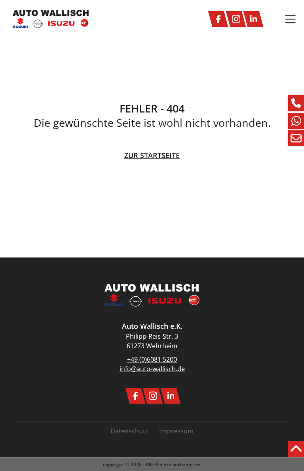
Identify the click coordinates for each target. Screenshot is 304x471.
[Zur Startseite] (51, 19)
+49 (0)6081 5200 (152, 359)
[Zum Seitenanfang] (296, 449)
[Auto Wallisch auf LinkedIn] (253, 19)
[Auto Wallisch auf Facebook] (218, 19)
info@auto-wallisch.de (152, 368)
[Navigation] (290, 19)
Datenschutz (129, 431)
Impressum (176, 431)
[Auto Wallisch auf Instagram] (236, 19)
